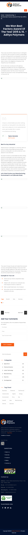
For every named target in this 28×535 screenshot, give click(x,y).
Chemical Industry (8, 367)
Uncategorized (7, 380)
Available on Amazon (5, 435)
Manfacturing (18, 400)
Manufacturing (10, 15)
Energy (21, 393)
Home (2, 15)
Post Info (6, 377)
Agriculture (7, 363)
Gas (19, 397)
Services (20, 299)
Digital (14, 393)
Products (7, 457)
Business (4, 390)
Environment (5, 397)
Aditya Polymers (16, 531)
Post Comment (7, 344)
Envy (13, 397)
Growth (8, 299)
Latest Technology (8, 370)
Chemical (12, 390)
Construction (5, 393)
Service (4, 403)
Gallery (7, 460)
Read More (9, 432)
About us (7, 452)
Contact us (8, 463)
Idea (14, 299)
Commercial (21, 390)
